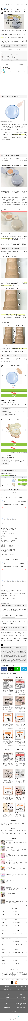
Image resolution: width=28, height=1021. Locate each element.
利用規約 (14, 1011)
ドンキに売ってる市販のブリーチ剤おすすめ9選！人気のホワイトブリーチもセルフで (16, 902)
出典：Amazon (10, 121)
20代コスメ (4, 960)
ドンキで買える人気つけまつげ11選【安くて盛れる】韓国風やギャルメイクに (16, 856)
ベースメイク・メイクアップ (9, 4)
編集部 (21, 994)
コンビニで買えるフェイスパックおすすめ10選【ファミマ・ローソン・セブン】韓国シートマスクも (16, 850)
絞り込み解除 (8, 473)
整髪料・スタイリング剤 (6, 938)
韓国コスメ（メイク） (6, 955)
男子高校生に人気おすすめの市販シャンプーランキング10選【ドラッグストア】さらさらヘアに (16, 882)
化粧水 (3, 911)
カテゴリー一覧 (21, 989)
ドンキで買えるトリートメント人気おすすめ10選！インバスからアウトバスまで (16, 896)
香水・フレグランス (18, 944)
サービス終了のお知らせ (7, 1007)
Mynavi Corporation (16, 1019)
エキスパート (7, 994)
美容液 (16, 911)
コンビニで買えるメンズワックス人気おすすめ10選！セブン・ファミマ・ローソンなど (16, 843)
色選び (7, 64)
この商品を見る (3, 121)
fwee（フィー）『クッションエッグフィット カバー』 (5, 485)
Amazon (15, 385)
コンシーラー (17, 925)
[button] (2, 375)
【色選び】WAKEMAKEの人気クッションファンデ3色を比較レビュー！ (8, 691)
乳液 (3, 914)
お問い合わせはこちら (21, 1007)
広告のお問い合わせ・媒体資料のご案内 (21, 1004)
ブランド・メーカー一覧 (21, 991)
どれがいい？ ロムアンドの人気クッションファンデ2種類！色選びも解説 (8, 815)
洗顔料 (3, 917)
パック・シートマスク (10, 847)
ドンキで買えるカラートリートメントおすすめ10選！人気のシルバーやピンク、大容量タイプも (16, 889)
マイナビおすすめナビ (16, 1018)
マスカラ (16, 927)
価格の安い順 (13, 475)
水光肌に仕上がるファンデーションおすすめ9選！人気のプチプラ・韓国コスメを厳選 (20, 815)
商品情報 (21, 64)
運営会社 (7, 999)
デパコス (16, 949)
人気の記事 (7, 986)
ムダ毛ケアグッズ (9, 867)
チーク (3, 933)
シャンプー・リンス (10, 860)
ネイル (3, 944)
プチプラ (3, 949)
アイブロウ (17, 930)
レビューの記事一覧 (7, 989)
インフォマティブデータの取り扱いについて (21, 1000)
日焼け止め (17, 919)
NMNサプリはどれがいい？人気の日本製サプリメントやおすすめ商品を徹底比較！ (16, 875)
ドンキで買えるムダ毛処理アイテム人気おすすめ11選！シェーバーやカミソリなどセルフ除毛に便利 (16, 869)
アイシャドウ (4, 927)
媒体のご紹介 (7, 997)
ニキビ (16, 955)
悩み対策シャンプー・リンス (11, 880)
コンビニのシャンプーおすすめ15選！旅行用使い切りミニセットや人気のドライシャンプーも (16, 863)
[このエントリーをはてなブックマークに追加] (24, 669)
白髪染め (3, 941)
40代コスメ (4, 963)
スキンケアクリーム (5, 919)
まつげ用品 (8, 854)
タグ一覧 (7, 991)
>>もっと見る (25, 905)
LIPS (4, 523)
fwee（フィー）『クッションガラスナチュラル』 (5, 480)
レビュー (5, 8)
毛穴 (3, 957)
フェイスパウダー (5, 925)
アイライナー (4, 930)
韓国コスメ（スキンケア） (19, 952)
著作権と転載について (21, 997)
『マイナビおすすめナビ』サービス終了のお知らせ (14, 6)
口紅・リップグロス (18, 933)
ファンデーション (6, 761)
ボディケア (17, 941)
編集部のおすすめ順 (5, 475)
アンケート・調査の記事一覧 (21, 986)
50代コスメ (17, 963)
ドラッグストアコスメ (6, 952)
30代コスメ (17, 960)
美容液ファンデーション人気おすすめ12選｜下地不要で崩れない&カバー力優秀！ (8, 742)
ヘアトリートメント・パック (11, 893)
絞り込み (3, 473)
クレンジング (17, 914)
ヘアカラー (17, 938)
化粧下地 (3, 922)
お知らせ (7, 1003)
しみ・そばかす (18, 957)
